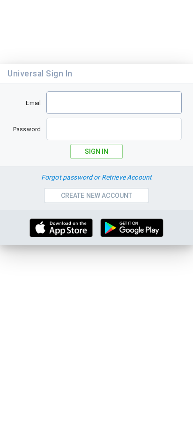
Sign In (96, 151)
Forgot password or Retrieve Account (96, 177)
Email (33, 102)
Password (27, 129)
